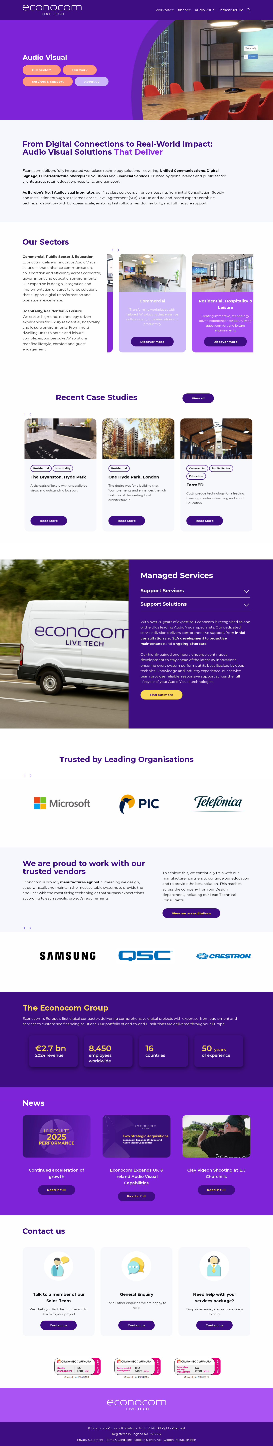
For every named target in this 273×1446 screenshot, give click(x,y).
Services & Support (48, 81)
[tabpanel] (136, 70)
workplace (165, 10)
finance (184, 10)
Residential (39, 468)
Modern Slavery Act (148, 1440)
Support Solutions (163, 604)
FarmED (115, 484)
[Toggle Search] (248, 10)
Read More (47, 521)
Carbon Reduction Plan (180, 1440)
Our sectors (42, 70)
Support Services (162, 590)
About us (91, 81)
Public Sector (141, 468)
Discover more (146, 342)
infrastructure (231, 10)
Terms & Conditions (118, 1440)
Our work (80, 70)
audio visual (205, 10)
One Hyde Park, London (54, 477)
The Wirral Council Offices (212, 477)
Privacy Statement (90, 1440)
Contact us (59, 1325)
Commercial (117, 468)
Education (116, 476)
